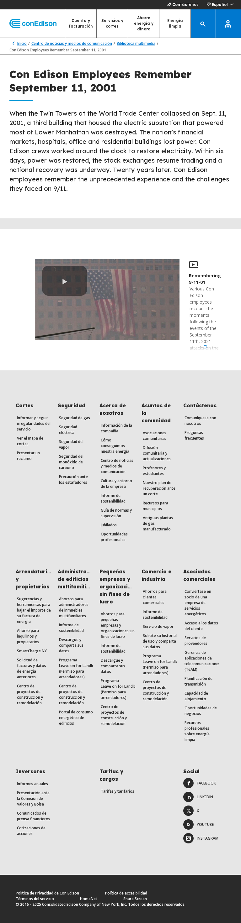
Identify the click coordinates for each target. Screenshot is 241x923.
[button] (220, 5)
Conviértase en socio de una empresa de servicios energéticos (198, 603)
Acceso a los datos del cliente (201, 625)
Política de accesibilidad (126, 893)
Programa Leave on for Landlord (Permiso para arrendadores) (78, 668)
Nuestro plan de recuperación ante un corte (159, 488)
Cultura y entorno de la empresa (116, 483)
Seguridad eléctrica (68, 429)
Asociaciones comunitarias (154, 435)
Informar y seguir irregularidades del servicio (34, 423)
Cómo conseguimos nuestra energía (115, 445)
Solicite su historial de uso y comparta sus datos (160, 641)
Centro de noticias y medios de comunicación (71, 43)
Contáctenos (185, 4)
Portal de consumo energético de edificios (76, 717)
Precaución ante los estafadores (73, 479)
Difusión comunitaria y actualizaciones (157, 453)
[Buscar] (203, 23)
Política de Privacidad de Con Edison (47, 893)
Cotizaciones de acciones (31, 830)
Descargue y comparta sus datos (71, 645)
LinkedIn (205, 797)
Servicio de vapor (158, 626)
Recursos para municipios (155, 505)
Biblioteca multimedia (136, 43)
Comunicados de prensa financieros (33, 816)
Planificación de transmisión (198, 681)
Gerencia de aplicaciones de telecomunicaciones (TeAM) (202, 661)
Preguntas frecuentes (194, 435)
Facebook (206, 783)
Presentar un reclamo (28, 455)
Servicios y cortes (112, 23)
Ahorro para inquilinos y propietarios (28, 636)
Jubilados (109, 525)
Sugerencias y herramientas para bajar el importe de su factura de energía (34, 610)
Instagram (207, 838)
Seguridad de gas (74, 417)
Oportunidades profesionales (114, 536)
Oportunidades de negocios (201, 710)
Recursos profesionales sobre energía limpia (197, 731)
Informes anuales (32, 783)
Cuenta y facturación (81, 23)
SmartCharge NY (32, 651)
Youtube (205, 824)
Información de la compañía (116, 428)
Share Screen (135, 898)
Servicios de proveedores (196, 640)
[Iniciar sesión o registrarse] (228, 23)
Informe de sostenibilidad (113, 498)
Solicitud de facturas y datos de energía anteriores (31, 668)
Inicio (22, 43)
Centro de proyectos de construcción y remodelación (30, 694)
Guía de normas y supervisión (116, 513)
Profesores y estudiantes (154, 470)
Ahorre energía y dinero (143, 23)
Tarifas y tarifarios (117, 791)
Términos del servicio (35, 898)
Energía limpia (175, 23)
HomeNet (88, 898)
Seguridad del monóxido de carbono (71, 462)
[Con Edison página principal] (28, 24)
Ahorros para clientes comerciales (155, 597)
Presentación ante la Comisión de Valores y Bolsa (33, 798)
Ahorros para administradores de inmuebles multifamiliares (73, 607)
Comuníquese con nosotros (200, 420)
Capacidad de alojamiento (196, 696)
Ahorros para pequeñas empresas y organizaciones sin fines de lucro (118, 625)
